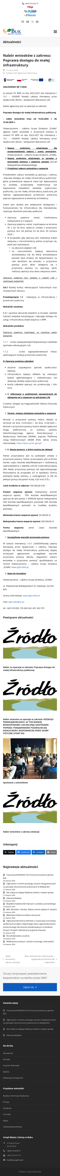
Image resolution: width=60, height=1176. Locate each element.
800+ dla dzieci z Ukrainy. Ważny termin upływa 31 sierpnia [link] (31, 909)
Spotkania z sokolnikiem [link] (15, 782)
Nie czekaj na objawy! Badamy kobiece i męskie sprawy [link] (30, 892)
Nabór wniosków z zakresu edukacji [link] (21, 831)
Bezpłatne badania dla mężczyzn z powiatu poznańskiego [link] (31, 903)
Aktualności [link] (8, 1053)
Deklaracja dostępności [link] (13, 1078)
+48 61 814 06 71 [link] (32, 3)
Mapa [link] (5, 1120)
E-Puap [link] (6, 1102)
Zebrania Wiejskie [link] (13, 898)
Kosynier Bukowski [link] (11, 1065)
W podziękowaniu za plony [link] (18, 935)
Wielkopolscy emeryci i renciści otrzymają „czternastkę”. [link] (30, 941)
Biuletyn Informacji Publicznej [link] (16, 1095)
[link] (30, 8)
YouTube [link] (7, 1114)
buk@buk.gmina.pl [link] (15, 1160)
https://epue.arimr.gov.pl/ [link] (29, 443)
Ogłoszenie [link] (22, 73)
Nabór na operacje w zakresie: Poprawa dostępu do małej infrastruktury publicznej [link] (29, 668)
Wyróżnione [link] (32, 73)
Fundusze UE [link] (11, 73)
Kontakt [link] (6, 1059)
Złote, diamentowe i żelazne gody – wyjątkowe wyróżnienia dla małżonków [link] (39, 959)
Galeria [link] (6, 1071)
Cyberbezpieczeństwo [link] (12, 1126)
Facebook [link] (7, 1108)
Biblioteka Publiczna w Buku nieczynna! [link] (23, 915)
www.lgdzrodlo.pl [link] (20, 567)
